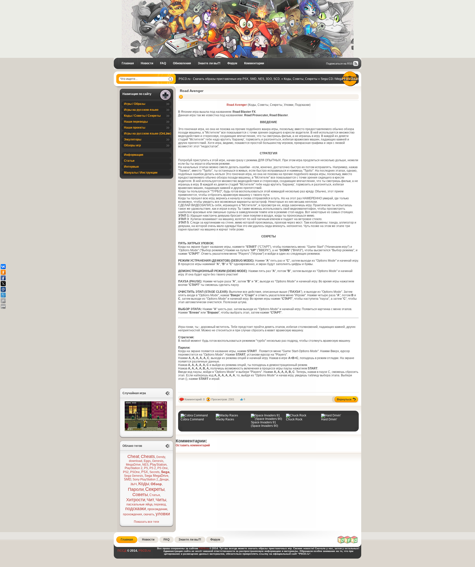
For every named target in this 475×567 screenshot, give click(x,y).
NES (145, 464)
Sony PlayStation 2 (145, 479)
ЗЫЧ (133, 484)
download (135, 461)
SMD (127, 479)
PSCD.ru (144, 550)
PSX (144, 472)
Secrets (154, 472)
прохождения (132, 514)
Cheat (133, 456)
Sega (165, 472)
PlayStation (158, 464)
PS (146, 468)
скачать (148, 514)
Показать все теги (146, 521)
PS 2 (152, 468)
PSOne (135, 472)
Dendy (160, 457)
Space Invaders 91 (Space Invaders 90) (264, 424)
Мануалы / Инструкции (140, 172)
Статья (154, 495)
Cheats (148, 456)
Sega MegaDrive (156, 475)
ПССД (122, 550)
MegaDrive (133, 464)
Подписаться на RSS (339, 63)
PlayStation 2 (133, 468)
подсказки (135, 508)
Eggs (147, 461)
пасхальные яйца (139, 504)
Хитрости (135, 499)
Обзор (156, 484)
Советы (140, 494)
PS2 (126, 472)
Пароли (136, 489)
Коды (143, 483)
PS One (162, 468)
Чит (150, 499)
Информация (133, 155)
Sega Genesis (133, 475)
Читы (161, 499)
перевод (160, 504)
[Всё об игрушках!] (348, 542)
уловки (163, 513)
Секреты (155, 489)
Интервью (131, 166)
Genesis (157, 461)
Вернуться (344, 399)
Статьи (129, 160)
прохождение (157, 509)
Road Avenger (191, 91)
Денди (164, 479)
